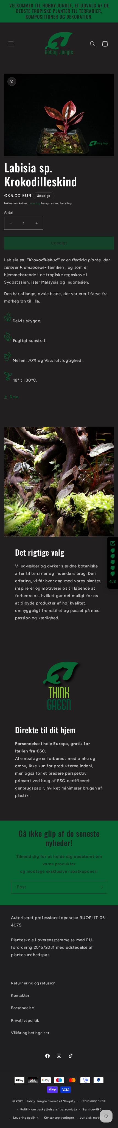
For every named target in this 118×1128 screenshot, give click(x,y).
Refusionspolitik (93, 1101)
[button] (11, 44)
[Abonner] (101, 887)
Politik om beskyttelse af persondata (48, 1109)
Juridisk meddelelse (95, 1117)
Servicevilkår (92, 1109)
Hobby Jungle (36, 1101)
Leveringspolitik (25, 1117)
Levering (34, 203)
